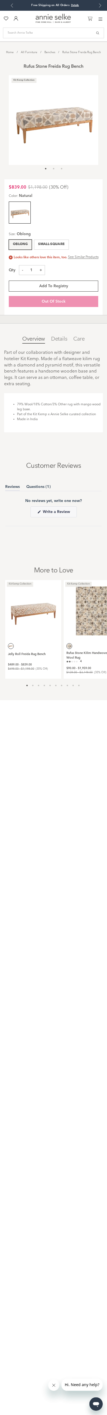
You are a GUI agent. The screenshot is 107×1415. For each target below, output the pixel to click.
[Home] (53, 22)
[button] (74, 661)
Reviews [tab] (12, 488)
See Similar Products (83, 257)
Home (10, 52)
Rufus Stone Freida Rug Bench (81, 52)
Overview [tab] (33, 339)
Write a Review (59, 513)
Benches (49, 52)
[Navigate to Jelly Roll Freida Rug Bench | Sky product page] (33, 608)
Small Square (51, 244)
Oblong (20, 244)
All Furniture (29, 52)
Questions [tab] (38, 488)
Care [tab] (79, 339)
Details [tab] (59, 339)
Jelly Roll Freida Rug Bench (27, 654)
